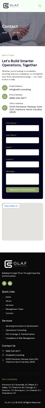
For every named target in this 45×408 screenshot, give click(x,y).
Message (10, 171)
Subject (10, 159)
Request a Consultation (22, 189)
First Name (11, 123)
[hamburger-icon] (40, 6)
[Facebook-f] (4, 283)
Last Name (11, 135)
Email (8, 147)
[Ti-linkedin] (10, 283)
